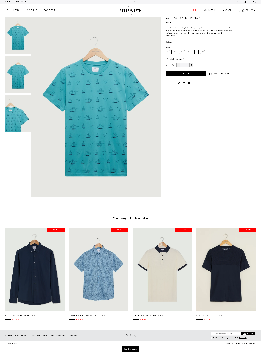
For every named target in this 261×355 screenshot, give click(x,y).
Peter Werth (13, 343)
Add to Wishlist (221, 74)
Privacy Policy (243, 338)
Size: (168, 47)
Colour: (169, 42)
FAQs (38, 335)
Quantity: (170, 65)
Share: (168, 83)
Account (248, 2)
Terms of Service (61, 335)
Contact (45, 335)
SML (174, 52)
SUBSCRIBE (250, 333)
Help (254, 2)
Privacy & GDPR (240, 343)
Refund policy (73, 335)
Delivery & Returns (20, 335)
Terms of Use (229, 343)
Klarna (52, 335)
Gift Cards (31, 335)
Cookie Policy (252, 343)
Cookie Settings (130, 349)
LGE (190, 52)
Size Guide (8, 335)
